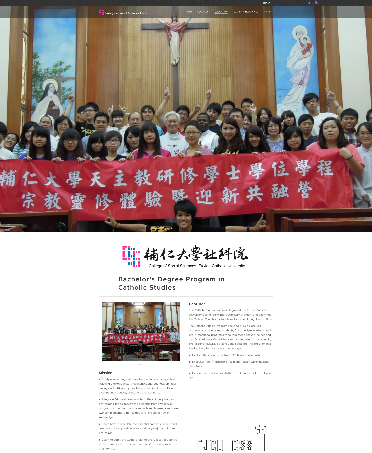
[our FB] (309, 3)
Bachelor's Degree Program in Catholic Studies (171, 283)
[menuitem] (190, 11)
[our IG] (316, 3)
